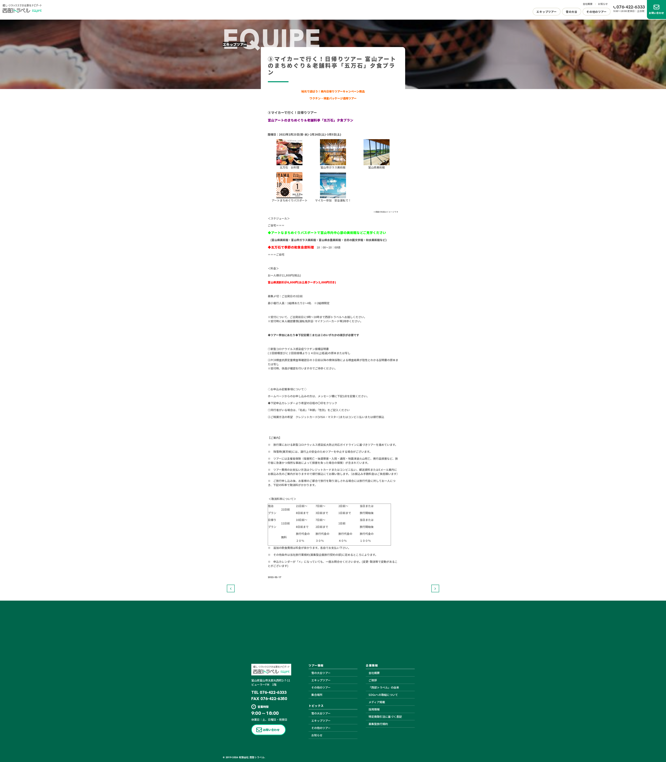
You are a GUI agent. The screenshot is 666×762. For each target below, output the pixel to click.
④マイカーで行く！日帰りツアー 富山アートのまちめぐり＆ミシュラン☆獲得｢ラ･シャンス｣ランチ (435, 588)
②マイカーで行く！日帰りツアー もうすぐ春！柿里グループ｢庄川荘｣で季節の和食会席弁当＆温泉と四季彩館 (231, 588)
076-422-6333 (630, 7)
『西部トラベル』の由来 (384, 687)
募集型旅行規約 (378, 724)
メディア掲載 (377, 702)
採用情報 (374, 709)
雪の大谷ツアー (321, 673)
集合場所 (316, 695)
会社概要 (587, 4)
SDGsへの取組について (383, 695)
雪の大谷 (571, 12)
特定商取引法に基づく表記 (385, 716)
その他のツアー (596, 12)
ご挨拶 (373, 680)
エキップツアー (546, 12)
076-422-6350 (274, 698)
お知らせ (603, 4)
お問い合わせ (656, 13)
